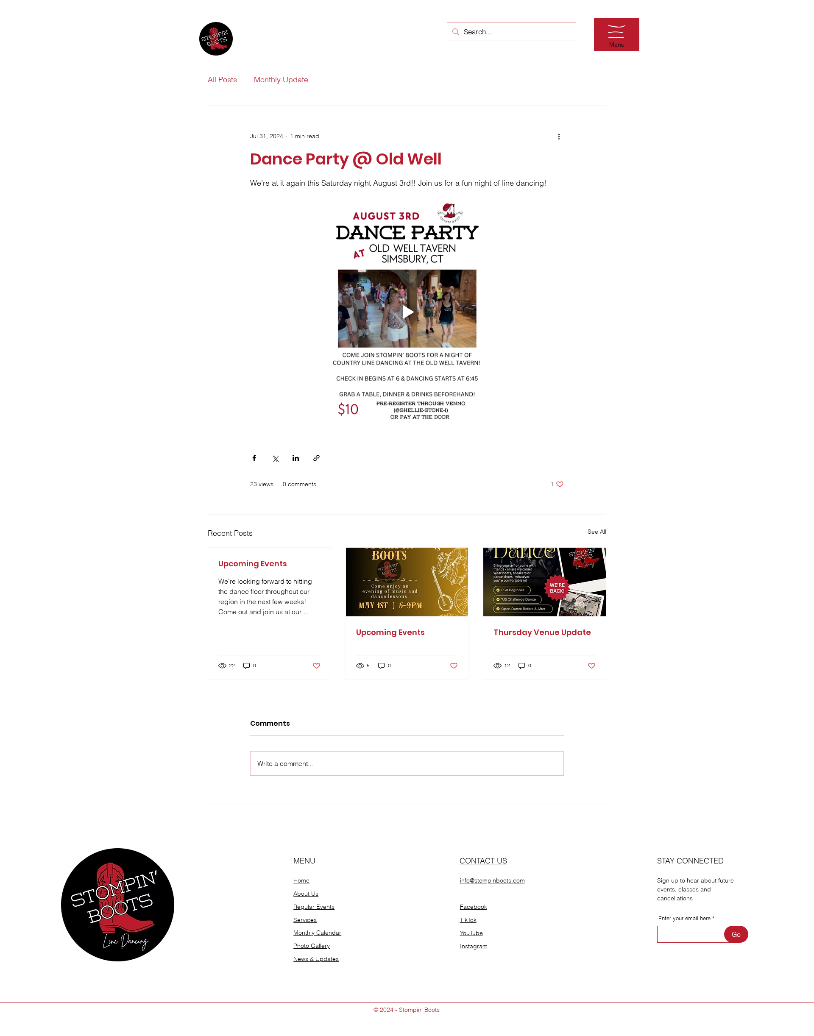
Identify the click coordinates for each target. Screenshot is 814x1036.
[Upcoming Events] (407, 582)
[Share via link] (316, 458)
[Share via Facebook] (254, 458)
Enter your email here (684, 918)
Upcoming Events (252, 563)
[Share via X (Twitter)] (275, 458)
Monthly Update (281, 79)
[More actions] (559, 136)
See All (597, 531)
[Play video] (407, 312)
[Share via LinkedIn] (296, 458)
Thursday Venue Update (542, 632)
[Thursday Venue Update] (544, 582)
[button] (616, 31)
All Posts (222, 79)
